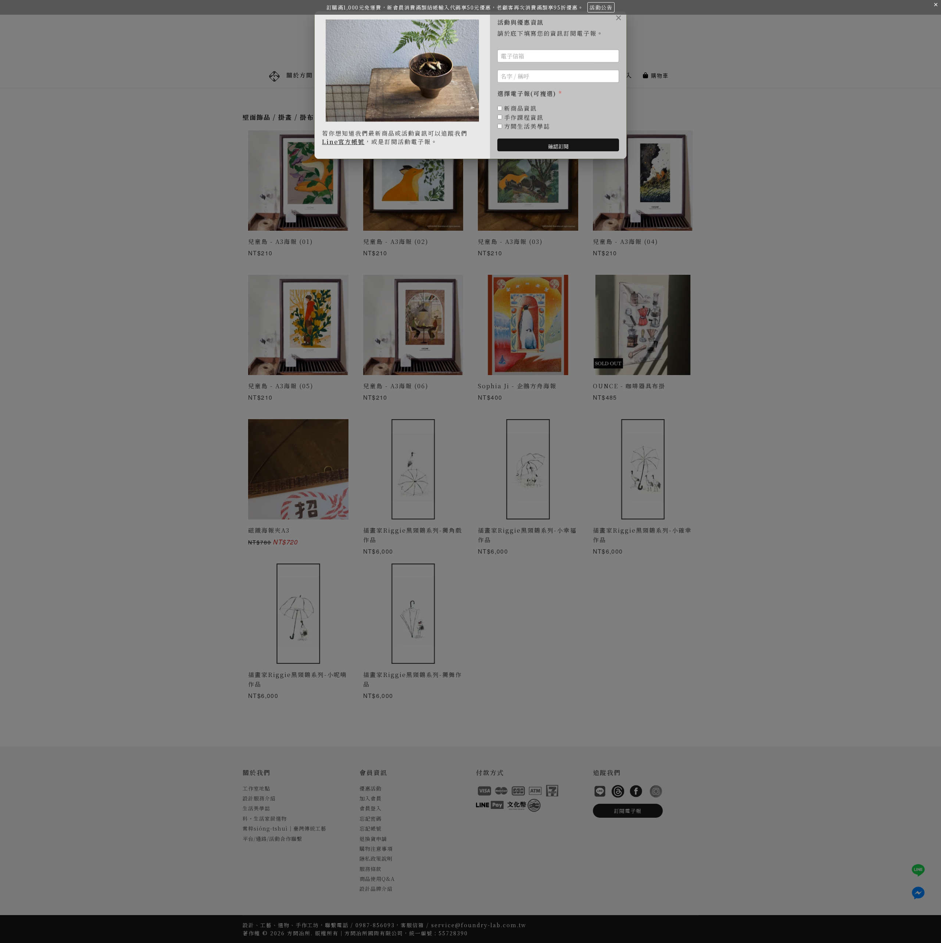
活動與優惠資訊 (520, 22)
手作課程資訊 (524, 118)
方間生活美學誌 (527, 126)
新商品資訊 (520, 108)
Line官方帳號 (343, 141)
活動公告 (601, 7)
